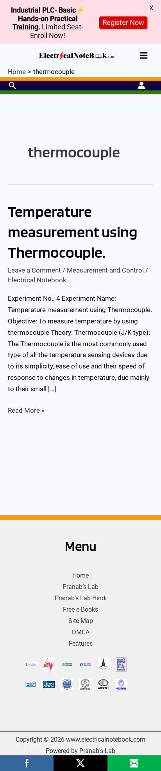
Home (80, 575)
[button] (13, 85)
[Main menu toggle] (144, 55)
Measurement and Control (105, 270)
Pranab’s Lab (80, 586)
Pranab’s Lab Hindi (81, 598)
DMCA (80, 632)
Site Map (80, 621)
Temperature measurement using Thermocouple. (73, 232)
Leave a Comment (34, 270)
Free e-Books (80, 609)
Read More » (26, 409)
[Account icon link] (141, 85)
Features (81, 643)
